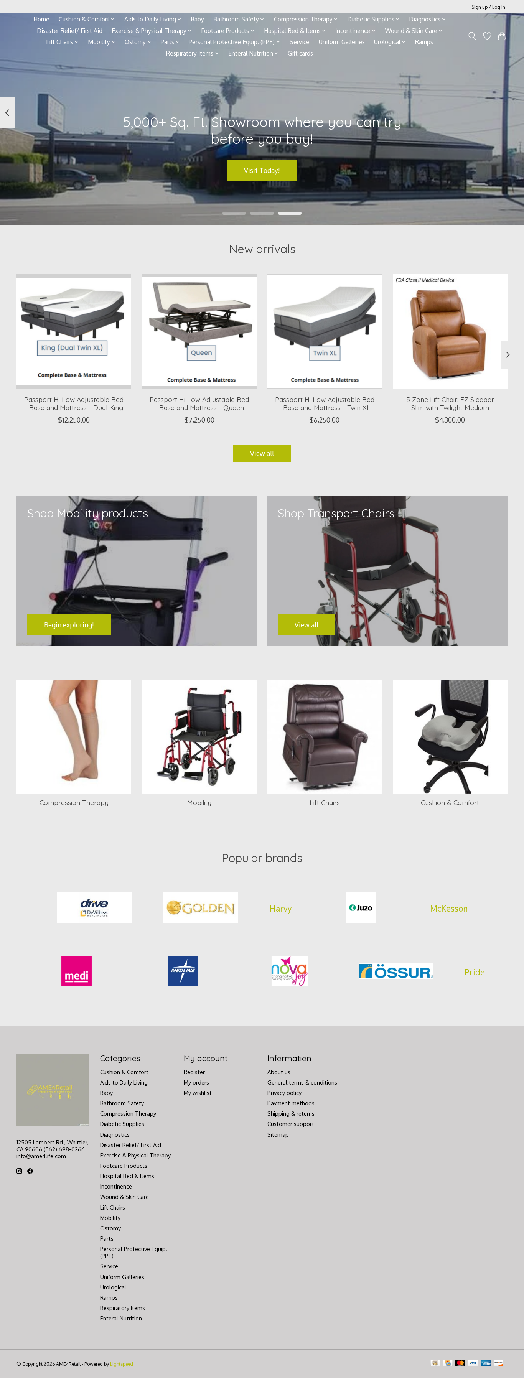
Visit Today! (262, 170)
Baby (197, 19)
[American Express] (486, 1363)
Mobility (199, 802)
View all (262, 453)
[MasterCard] (460, 1363)
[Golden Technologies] (201, 908)
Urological (113, 1287)
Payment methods (291, 1103)
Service (300, 42)
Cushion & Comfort (450, 802)
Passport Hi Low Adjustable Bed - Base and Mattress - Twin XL (324, 403)
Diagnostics (115, 1134)
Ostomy (110, 1228)
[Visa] (473, 1363)
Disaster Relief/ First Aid (69, 31)
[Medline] (183, 971)
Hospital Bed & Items (127, 1175)
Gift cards (300, 53)
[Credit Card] (448, 1363)
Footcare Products (123, 1165)
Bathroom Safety (122, 1103)
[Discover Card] (499, 1363)
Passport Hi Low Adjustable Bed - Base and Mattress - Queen (199, 403)
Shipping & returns (291, 1113)
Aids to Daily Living (124, 1082)
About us (278, 1071)
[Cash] (435, 1363)
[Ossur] (396, 971)
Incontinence (116, 1186)
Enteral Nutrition (121, 1318)
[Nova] (290, 971)
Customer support (290, 1123)
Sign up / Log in (488, 7)
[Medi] (77, 971)
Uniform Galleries (342, 42)
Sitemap (278, 1134)
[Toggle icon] (472, 36)
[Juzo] (361, 908)
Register (194, 1071)
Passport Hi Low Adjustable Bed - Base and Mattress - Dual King (74, 403)
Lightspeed (121, 1364)
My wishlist (198, 1092)
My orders (196, 1082)
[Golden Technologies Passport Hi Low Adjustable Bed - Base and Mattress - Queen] (199, 331)
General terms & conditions (302, 1082)
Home (41, 19)
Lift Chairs (325, 802)
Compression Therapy (74, 802)
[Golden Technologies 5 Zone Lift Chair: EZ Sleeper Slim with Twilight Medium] (450, 331)
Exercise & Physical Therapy (135, 1155)
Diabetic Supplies (122, 1123)
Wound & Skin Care (124, 1196)
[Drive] (94, 908)
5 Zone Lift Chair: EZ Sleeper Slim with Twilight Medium (450, 403)
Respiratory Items (122, 1307)
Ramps (424, 42)
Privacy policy (284, 1092)
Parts (107, 1238)
